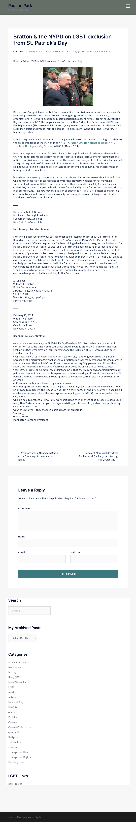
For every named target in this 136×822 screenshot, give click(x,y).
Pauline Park (20, 5)
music (11, 692)
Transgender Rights (98, 51)
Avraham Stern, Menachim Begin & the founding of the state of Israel (38, 456)
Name (22, 536)
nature (12, 697)
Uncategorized (16, 762)
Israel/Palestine (17, 682)
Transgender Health (19, 752)
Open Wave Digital (31, 817)
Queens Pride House (19, 727)
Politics (71, 51)
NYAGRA (13, 707)
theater (12, 747)
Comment (25, 508)
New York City (58, 51)
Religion (13, 737)
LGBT (46, 51)
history (12, 672)
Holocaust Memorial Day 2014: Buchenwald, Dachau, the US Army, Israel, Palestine (98, 456)
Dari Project (15, 783)
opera (11, 712)
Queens (81, 51)
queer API (13, 732)
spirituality (14, 742)
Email (22, 552)
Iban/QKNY (14, 677)
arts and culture (17, 662)
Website (75, 552)
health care (14, 667)
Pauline (20, 51)
